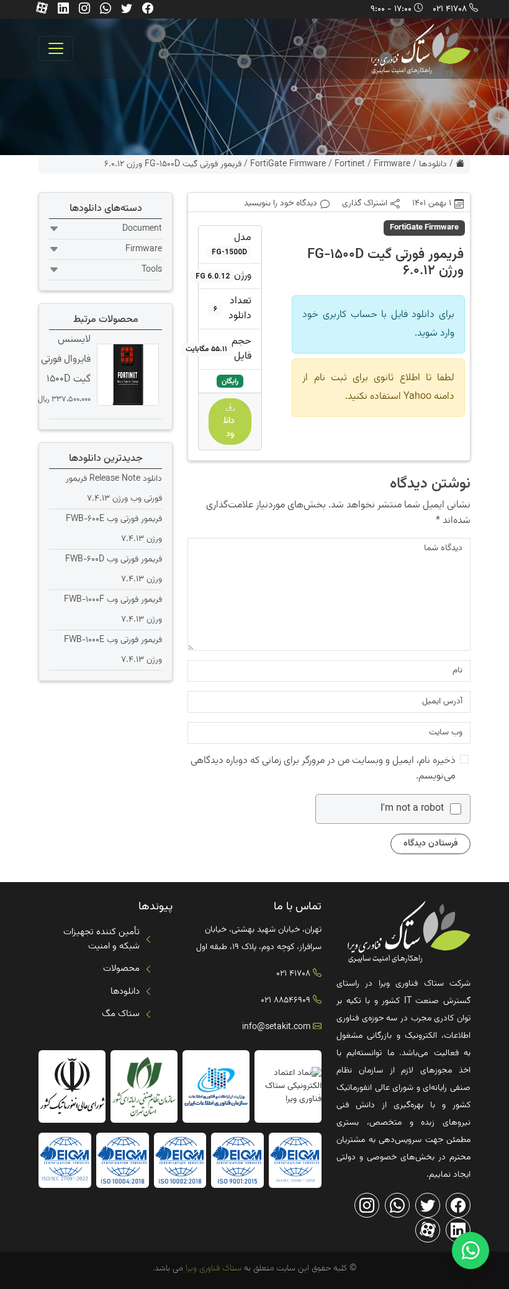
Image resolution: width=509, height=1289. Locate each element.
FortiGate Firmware (288, 164)
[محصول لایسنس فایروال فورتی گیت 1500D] (126, 375)
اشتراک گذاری (364, 203)
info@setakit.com (276, 1027)
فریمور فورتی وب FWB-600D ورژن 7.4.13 (113, 569)
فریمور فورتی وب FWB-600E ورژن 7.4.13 (114, 529)
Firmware (392, 164)
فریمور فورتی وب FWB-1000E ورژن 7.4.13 (113, 650)
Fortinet (350, 164)
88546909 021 (285, 1000)
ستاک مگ (121, 1014)
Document (142, 229)
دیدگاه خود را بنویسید (280, 203)
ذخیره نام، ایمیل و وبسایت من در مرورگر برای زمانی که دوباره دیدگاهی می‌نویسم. (323, 768)
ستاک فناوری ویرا (212, 1268)
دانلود (230, 427)
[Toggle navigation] (55, 48)
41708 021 (450, 9)
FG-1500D (229, 252)
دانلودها (433, 164)
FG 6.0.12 (213, 276)
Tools (152, 270)
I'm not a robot (412, 809)
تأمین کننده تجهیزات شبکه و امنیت (101, 939)
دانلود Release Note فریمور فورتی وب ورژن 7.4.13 (114, 489)
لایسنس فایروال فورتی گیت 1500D (66, 359)
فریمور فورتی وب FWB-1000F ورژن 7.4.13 (113, 610)
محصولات (121, 968)
